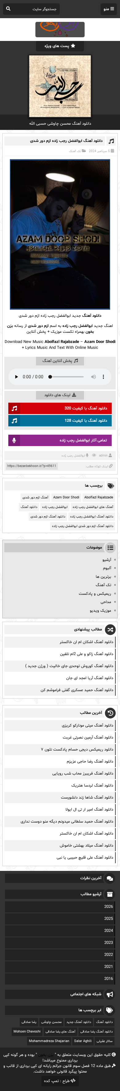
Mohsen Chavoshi (27, 1031)
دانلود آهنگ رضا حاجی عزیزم (90, 761)
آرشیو (106, 560)
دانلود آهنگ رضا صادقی (96, 1031)
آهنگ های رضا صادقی (60, 1031)
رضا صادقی (29, 1022)
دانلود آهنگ (91, 316)
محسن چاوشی (51, 1022)
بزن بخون (46, 1055)
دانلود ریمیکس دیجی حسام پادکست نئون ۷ (77, 749)
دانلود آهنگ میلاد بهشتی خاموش (86, 845)
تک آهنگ (75, 151)
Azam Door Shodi (66, 497)
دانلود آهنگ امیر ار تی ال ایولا (89, 809)
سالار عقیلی (105, 1041)
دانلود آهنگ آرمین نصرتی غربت (88, 737)
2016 (108, 979)
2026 (108, 907)
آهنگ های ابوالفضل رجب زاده (93, 507)
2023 (108, 943)
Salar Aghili (83, 1041)
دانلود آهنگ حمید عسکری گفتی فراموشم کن (77, 690)
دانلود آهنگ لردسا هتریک (92, 785)
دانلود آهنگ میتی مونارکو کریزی (87, 725)
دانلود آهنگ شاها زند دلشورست (87, 797)
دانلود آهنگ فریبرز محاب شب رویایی (82, 773)
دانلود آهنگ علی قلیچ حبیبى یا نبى (85, 857)
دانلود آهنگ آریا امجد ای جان (89, 678)
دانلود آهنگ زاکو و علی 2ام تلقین (86, 654)
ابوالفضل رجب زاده (73, 456)
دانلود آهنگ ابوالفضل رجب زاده (91, 516)
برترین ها (103, 577)
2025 (108, 919)
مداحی (106, 602)
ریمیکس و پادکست (95, 594)
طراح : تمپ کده (57, 1081)
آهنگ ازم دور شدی (35, 497)
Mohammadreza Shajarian (49, 1041)
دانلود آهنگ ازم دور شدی (47, 516)
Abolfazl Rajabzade (98, 497)
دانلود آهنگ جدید (78, 1022)
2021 (108, 967)
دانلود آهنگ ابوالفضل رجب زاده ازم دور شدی (66, 141)
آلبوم (107, 568)
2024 (108, 931)
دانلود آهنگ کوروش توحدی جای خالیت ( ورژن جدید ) (69, 666)
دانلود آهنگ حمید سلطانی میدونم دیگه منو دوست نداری (67, 821)
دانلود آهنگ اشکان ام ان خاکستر (86, 642)
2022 (108, 955)
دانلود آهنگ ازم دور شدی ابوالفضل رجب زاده (82, 526)
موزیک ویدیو (100, 611)
